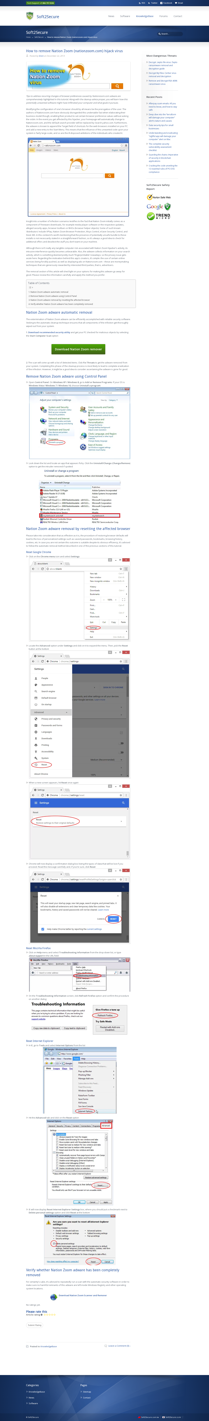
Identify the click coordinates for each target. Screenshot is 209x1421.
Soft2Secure (48, 16)
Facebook (167, 3)
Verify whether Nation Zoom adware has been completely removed (62, 304)
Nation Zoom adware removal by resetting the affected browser (60, 300)
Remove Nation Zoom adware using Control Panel (54, 296)
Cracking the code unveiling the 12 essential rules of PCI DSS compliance (163, 168)
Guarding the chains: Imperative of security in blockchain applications (163, 157)
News (111, 16)
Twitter (154, 3)
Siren (41, 55)
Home (28, 37)
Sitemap (87, 1391)
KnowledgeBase (144, 16)
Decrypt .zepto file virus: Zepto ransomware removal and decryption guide (163, 65)
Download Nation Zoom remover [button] (78, 349)
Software (125, 16)
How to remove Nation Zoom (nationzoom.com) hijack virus (74, 51)
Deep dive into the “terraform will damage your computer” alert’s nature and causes (162, 117)
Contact (178, 16)
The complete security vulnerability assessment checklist (160, 147)
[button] (49, 332)
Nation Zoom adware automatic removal (49, 292)
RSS (143, 3)
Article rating (33, 1315)
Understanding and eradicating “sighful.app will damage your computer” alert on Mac (163, 136)
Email (180, 3)
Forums (163, 16)
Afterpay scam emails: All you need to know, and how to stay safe (163, 106)
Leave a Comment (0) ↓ (119, 1345)
